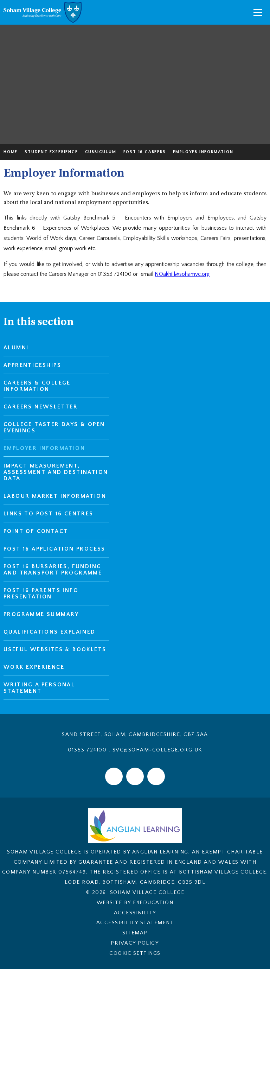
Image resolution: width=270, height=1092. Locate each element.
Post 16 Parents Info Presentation (41, 593)
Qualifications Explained (50, 632)
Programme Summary (41, 614)
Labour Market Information (55, 496)
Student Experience (51, 152)
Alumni (16, 347)
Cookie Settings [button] (135, 953)
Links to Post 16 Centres (49, 513)
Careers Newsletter (41, 407)
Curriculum (100, 152)
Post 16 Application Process (54, 549)
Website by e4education (135, 903)
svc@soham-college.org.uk (157, 750)
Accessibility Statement (135, 923)
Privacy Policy (135, 943)
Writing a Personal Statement (39, 687)
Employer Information (203, 152)
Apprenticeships (32, 365)
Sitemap (135, 933)
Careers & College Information (37, 386)
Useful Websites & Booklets (55, 649)
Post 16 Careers (144, 152)
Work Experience (34, 667)
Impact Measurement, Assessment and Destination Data (56, 472)
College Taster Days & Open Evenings (54, 427)
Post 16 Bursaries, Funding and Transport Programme (53, 569)
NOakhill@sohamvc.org (182, 274)
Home (11, 152)
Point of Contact (36, 531)
